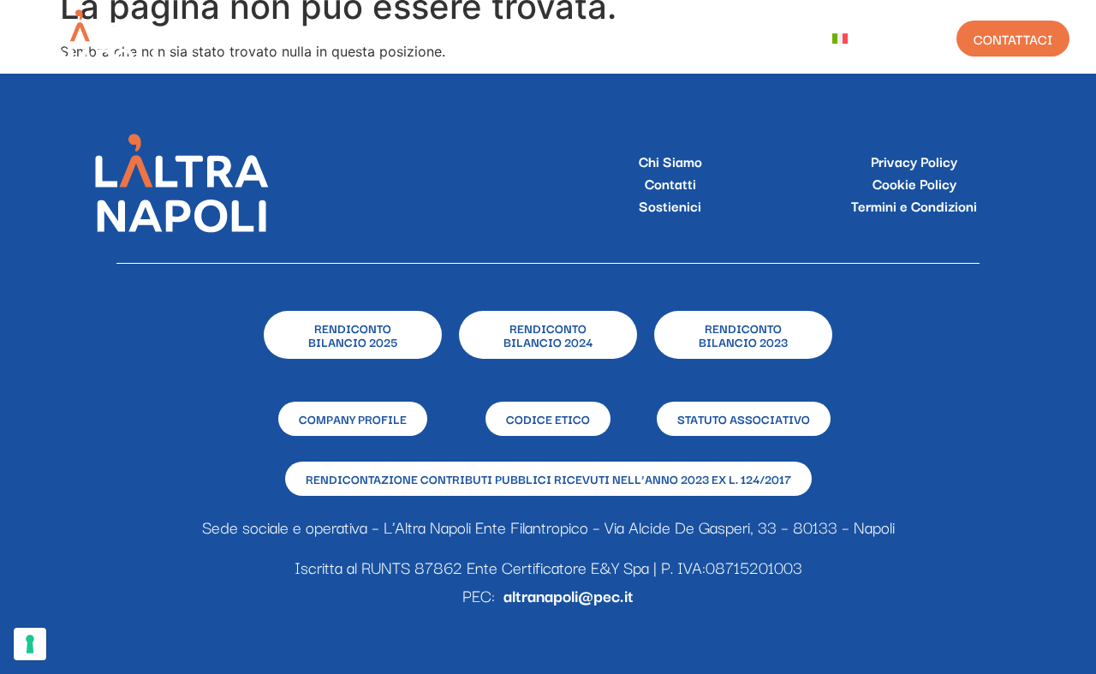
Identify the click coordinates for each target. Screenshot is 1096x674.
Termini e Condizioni (914, 205)
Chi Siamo (376, 38)
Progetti (471, 38)
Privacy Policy (914, 161)
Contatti (670, 183)
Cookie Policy (914, 183)
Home (294, 38)
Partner (649, 38)
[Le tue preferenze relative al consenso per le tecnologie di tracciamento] (30, 644)
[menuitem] (853, 38)
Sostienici (670, 205)
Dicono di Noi (753, 38)
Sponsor (561, 38)
